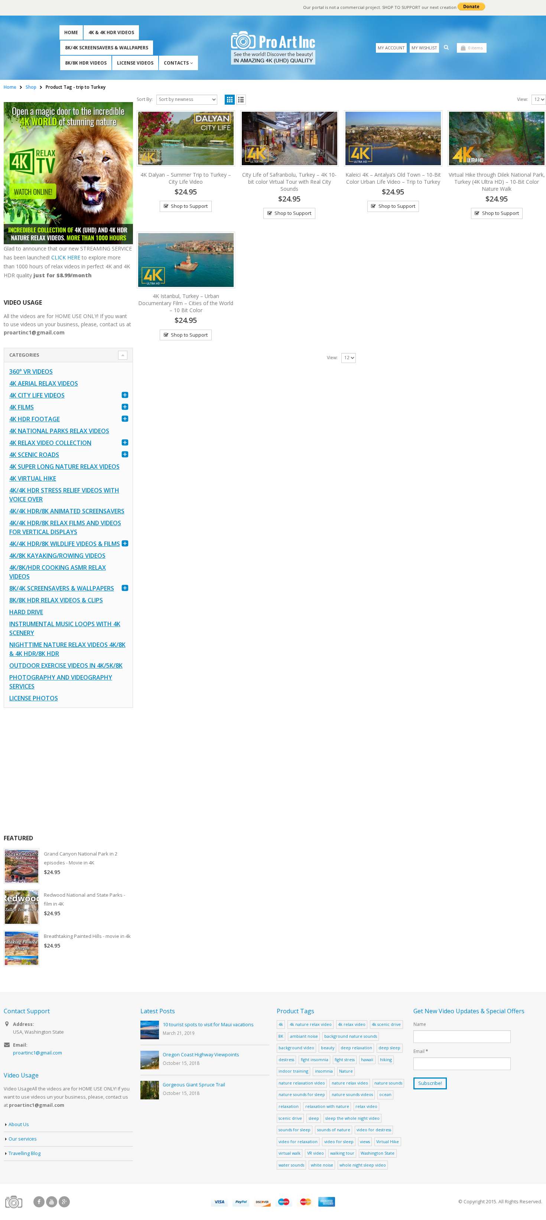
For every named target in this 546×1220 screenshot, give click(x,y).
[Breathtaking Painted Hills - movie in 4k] (21, 948)
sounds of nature (333, 1129)
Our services (23, 1139)
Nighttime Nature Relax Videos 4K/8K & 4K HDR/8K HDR (67, 649)
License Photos (33, 698)
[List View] (241, 100)
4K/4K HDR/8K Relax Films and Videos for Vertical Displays (65, 527)
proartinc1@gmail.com (37, 1053)
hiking (386, 1059)
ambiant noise (304, 1036)
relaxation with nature (327, 1106)
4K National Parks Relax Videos (59, 431)
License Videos (135, 63)
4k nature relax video (311, 1024)
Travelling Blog (24, 1153)
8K (281, 1036)
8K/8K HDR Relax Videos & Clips (56, 600)
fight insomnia (314, 1059)
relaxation (289, 1106)
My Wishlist (424, 47)
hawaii (367, 1059)
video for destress (374, 1129)
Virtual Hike (387, 1141)
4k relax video (351, 1024)
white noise (322, 1165)
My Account (391, 47)
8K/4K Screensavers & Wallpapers (106, 48)
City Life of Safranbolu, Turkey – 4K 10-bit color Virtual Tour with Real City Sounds (289, 181)
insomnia (324, 1071)
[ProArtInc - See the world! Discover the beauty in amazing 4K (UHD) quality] (273, 48)
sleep (314, 1118)
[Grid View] (230, 100)
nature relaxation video (302, 1083)
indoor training (293, 1071)
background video (296, 1047)
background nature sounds (350, 1036)
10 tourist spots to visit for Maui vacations (208, 1024)
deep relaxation (356, 1047)
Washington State (377, 1153)
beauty (327, 1047)
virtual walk (289, 1153)
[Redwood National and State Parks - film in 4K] (21, 907)
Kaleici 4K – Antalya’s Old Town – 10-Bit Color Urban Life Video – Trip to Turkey (393, 178)
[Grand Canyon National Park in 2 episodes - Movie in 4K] (21, 866)
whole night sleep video (362, 1165)
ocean (385, 1094)
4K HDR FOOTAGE (34, 419)
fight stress (345, 1059)
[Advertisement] (68, 771)
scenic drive (290, 1118)
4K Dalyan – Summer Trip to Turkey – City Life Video (185, 178)
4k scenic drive (386, 1024)
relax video (366, 1106)
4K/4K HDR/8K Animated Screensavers (66, 511)
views (365, 1141)
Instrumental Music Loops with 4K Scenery (64, 628)
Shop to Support (189, 206)
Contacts (176, 63)
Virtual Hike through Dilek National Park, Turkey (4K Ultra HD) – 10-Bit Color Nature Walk (497, 181)
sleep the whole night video (352, 1118)
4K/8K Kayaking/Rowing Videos (57, 556)
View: (522, 99)
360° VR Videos (31, 371)
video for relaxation (298, 1141)
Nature (346, 1071)
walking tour (342, 1153)
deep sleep (389, 1047)
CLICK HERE (65, 257)
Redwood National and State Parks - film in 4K (84, 899)
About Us (19, 1124)
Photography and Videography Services (60, 681)
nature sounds (388, 1083)
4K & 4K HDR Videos (111, 32)
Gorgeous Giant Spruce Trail (194, 1085)
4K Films (21, 407)
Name (419, 1024)
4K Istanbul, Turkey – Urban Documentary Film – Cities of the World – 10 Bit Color (185, 303)
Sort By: (145, 99)
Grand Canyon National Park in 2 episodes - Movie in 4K (80, 858)
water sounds (291, 1165)
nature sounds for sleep (302, 1094)
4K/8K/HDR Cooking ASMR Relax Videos (57, 571)
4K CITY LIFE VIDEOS (37, 395)
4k (281, 1024)
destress (286, 1059)
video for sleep (339, 1141)
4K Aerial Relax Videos (43, 383)
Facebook (39, 1201)
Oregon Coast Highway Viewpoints (201, 1054)
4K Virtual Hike (32, 478)
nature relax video (350, 1083)
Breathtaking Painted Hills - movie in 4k (87, 936)
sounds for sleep (295, 1129)
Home (71, 32)
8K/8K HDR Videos (86, 63)
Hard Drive (26, 612)
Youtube (51, 1201)
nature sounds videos (352, 1094)
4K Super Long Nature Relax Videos (64, 466)
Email (420, 1051)
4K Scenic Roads (34, 455)
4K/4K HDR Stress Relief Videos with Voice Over (64, 494)
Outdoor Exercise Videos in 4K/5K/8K (66, 665)
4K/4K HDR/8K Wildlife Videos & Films (64, 544)
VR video (315, 1153)
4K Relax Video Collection (50, 443)
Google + (64, 1201)
